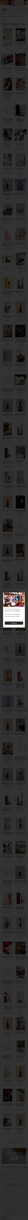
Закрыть (22, 591)
